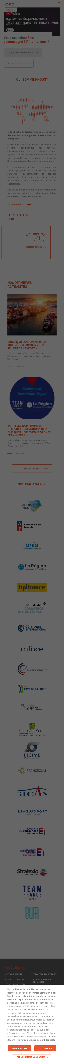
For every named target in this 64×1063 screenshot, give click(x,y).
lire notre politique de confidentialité (36, 1040)
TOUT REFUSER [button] (45, 1048)
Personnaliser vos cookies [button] (31, 1057)
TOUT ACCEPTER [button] (19, 1048)
